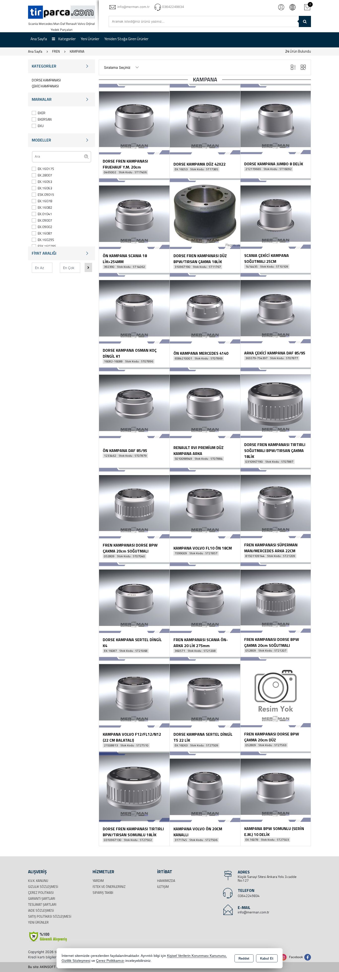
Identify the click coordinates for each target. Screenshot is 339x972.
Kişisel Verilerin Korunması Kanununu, (197, 956)
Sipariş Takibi (103, 892)
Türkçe (292, 7)
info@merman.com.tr (253, 912)
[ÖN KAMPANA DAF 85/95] (134, 402)
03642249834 (249, 895)
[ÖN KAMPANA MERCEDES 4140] (205, 307)
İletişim (163, 886)
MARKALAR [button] (42, 99)
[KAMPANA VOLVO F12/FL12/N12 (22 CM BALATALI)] (134, 691)
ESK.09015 (46, 194)
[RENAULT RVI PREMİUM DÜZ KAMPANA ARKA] (205, 402)
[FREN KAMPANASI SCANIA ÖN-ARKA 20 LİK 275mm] (205, 597)
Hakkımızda (166, 880)
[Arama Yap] (305, 21)
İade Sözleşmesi (41, 910)
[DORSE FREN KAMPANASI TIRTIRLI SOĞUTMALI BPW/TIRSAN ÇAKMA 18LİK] (275, 402)
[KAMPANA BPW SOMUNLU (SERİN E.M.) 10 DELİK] (275, 786)
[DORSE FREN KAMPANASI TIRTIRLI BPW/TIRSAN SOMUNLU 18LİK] (134, 786)
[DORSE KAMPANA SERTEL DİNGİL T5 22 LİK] (205, 691)
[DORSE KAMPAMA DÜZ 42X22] (205, 118)
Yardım (98, 880)
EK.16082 (45, 207)
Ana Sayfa (39, 39)
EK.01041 (45, 213)
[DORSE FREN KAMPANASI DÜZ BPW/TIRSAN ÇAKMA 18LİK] (205, 213)
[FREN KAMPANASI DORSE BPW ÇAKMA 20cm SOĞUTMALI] (134, 502)
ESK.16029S (47, 246)
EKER (41, 112)
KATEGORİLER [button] (44, 66)
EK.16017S (46, 168)
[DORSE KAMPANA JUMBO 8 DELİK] (275, 118)
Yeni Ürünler (38, 922)
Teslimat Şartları (42, 904)
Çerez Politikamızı (110, 961)
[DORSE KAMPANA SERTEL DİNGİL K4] (134, 597)
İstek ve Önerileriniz (109, 886)
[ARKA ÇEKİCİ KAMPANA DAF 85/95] (275, 307)
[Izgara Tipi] (303, 67)
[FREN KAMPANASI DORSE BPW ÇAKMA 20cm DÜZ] (275, 691)
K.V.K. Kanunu (38, 880)
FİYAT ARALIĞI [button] (44, 253)
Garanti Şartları (41, 898)
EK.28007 (45, 175)
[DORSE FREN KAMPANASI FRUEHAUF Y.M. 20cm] (134, 118)
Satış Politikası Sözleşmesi (49, 916)
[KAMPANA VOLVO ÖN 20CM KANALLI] (205, 786)
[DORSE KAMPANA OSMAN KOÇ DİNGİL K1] (134, 307)
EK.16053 (45, 181)
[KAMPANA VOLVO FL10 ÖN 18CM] (205, 502)
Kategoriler (67, 39)
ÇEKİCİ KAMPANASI (45, 86)
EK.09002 (45, 226)
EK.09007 (45, 220)
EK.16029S (46, 239)
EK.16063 (45, 188)
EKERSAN (45, 119)
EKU (41, 125)
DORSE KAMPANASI (46, 80)
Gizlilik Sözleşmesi (43, 886)
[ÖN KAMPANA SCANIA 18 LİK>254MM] (134, 213)
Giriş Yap (281, 7)
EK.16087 (45, 233)
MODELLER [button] (41, 140)
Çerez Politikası (41, 892)
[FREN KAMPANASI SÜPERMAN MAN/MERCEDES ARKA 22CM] (275, 502)
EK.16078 (45, 201)
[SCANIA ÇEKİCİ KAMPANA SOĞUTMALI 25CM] (275, 213)
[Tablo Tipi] (293, 67)
